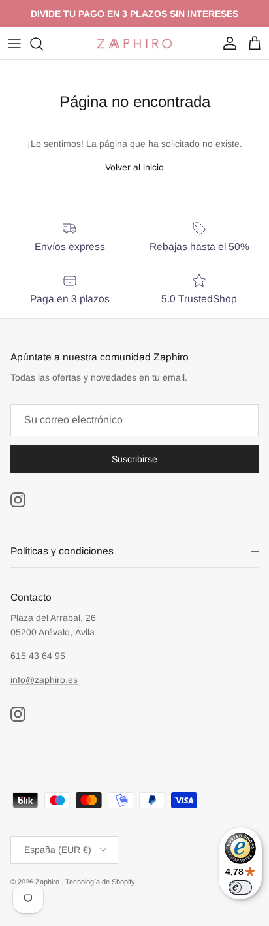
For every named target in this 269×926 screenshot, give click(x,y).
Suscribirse (134, 459)
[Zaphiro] (134, 43)
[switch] (240, 887)
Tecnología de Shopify (100, 882)
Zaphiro (48, 882)
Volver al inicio (134, 167)
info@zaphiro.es (44, 680)
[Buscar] (43, 43)
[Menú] (14, 43)
